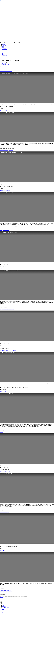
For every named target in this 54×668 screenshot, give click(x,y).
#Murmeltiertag (9, 71)
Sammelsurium (4, 49)
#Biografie (7, 512)
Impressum (4, 606)
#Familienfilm (11, 309)
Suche (1, 57)
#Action (3, 71)
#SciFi (6, 71)
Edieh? (3, 605)
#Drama (3, 190)
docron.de (1, 597)
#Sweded (11, 350)
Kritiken (3, 44)
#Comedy (14, 350)
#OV (1, 71)
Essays (3, 47)
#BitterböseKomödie (6, 110)
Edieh (1, 41)
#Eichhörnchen (6, 309)
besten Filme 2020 (6, 103)
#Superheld (2, 309)
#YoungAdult (7, 471)
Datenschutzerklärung (5, 607)
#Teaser (3, 391)
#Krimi (6, 190)
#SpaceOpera (7, 230)
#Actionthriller (2, 268)
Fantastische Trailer (5, 45)
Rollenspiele (4, 48)
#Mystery (5, 550)
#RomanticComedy (5, 150)
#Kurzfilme (6, 391)
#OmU (1, 110)
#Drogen (8, 190)
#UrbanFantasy (4, 350)
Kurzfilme (3, 46)
